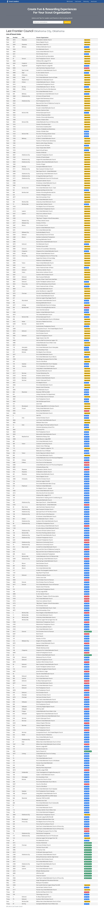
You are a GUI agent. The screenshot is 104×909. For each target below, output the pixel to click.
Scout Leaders (14, 1)
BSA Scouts (70, 1)
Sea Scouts (94, 1)
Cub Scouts (78, 1)
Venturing (86, 1)
